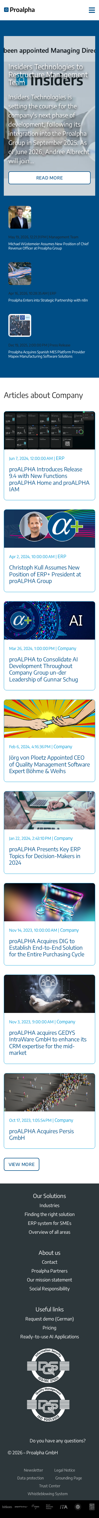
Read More (49, 177)
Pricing (49, 1327)
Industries (49, 1205)
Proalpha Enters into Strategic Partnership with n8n (48, 300)
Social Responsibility (49, 1288)
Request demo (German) (49, 1319)
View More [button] (22, 1163)
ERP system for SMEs (49, 1223)
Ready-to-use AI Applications (49, 1336)
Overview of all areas (49, 1232)
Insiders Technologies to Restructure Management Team (48, 74)
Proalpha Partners (49, 1271)
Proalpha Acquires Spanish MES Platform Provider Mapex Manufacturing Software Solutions (46, 354)
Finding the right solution (50, 1214)
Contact (49, 1262)
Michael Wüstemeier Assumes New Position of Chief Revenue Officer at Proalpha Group (48, 246)
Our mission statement (49, 1279)
